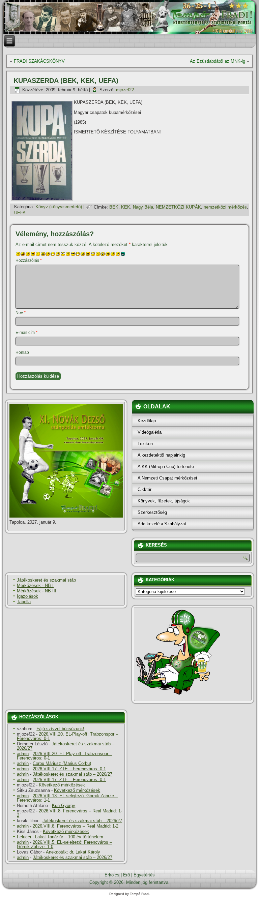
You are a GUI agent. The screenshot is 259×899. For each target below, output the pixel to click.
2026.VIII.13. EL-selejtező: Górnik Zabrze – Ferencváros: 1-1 (67, 798)
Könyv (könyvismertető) (58, 207)
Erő (126, 874)
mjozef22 (125, 89)
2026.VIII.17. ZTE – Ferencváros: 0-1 (69, 768)
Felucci (24, 836)
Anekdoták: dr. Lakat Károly (73, 852)
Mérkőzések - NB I (35, 585)
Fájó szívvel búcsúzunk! (60, 728)
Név (21, 312)
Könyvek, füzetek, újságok (164, 500)
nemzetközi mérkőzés (225, 207)
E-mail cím (26, 332)
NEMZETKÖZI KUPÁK (178, 207)
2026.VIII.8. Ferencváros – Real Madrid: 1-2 (69, 813)
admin (23, 753)
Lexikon (145, 443)
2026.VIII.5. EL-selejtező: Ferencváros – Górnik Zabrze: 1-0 (64, 844)
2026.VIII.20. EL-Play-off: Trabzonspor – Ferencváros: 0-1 (67, 736)
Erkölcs (112, 874)
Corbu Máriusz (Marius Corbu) (62, 763)
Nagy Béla (143, 207)
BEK (113, 207)
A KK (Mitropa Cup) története (166, 466)
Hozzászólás (29, 260)
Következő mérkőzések (62, 784)
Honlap (22, 352)
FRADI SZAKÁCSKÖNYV (39, 61)
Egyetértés (144, 874)
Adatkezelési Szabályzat (162, 523)
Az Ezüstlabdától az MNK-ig (217, 61)
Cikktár (144, 489)
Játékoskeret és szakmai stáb (46, 580)
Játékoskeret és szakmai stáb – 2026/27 (65, 746)
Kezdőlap (147, 420)
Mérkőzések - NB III (36, 590)
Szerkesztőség (152, 512)
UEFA (20, 212)
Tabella (24, 601)
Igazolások (27, 596)
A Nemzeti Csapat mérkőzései (167, 477)
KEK (125, 207)
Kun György (63, 805)
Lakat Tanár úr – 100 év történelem (69, 836)
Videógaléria (150, 432)
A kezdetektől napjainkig (161, 455)
